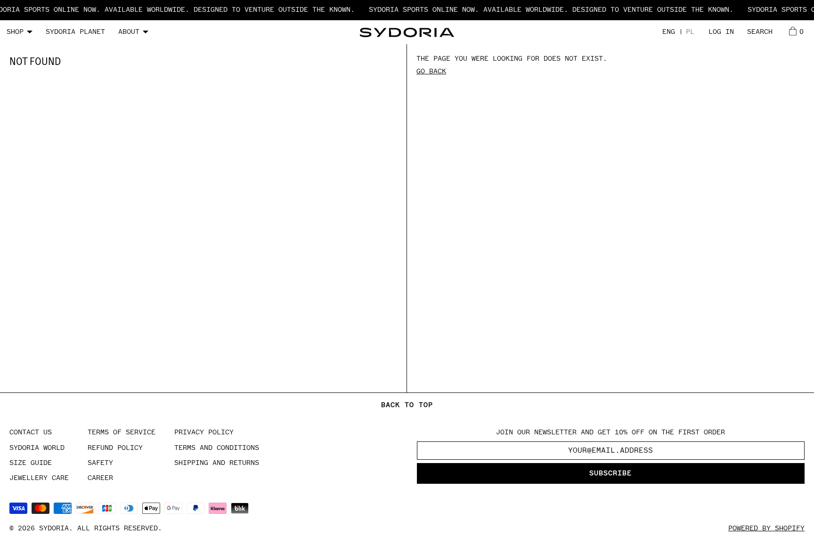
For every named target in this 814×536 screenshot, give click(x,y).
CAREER (100, 478)
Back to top (407, 405)
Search (760, 32)
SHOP (15, 32)
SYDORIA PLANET (75, 32)
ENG (668, 32)
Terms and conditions (216, 448)
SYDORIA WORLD (37, 448)
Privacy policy (204, 432)
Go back (431, 71)
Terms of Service (121, 432)
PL (690, 32)
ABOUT (128, 32)
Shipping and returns (216, 463)
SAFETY (100, 463)
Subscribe (610, 473)
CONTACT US (30, 432)
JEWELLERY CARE (39, 478)
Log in (721, 32)
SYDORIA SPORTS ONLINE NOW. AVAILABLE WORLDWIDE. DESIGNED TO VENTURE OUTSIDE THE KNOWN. (547, 10)
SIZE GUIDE (30, 463)
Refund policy (115, 448)
